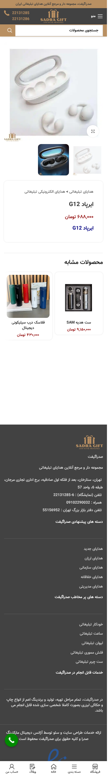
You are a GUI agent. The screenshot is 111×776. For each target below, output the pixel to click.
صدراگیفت (91, 700)
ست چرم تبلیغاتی (89, 662)
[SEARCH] (9, 30)
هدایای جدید (93, 549)
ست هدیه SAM (79, 323)
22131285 (20, 13)
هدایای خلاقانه (92, 577)
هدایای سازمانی (91, 568)
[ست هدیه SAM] (79, 296)
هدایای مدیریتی (91, 587)
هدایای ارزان (94, 559)
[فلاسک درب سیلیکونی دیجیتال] (28, 296)
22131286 (20, 19)
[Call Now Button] (11, 740)
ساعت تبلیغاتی (91, 634)
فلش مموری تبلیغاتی (87, 653)
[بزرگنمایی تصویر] (93, 131)
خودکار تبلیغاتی (91, 625)
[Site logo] (53, 16)
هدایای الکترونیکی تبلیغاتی (45, 192)
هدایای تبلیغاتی (81, 192)
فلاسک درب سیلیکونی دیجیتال (28, 325)
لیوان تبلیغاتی (92, 643)
